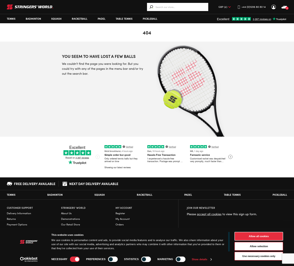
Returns (11, 219)
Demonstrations (70, 219)
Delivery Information (19, 213)
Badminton (33, 18)
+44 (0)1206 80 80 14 (254, 6)
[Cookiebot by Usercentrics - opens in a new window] (29, 259)
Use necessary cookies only (258, 256)
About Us (66, 213)
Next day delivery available (93, 183)
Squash (56, 18)
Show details (199, 259)
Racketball (79, 18)
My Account (273, 7)
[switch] (113, 259)
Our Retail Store (70, 224)
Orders (120, 224)
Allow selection (259, 246)
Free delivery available (34, 183)
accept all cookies (209, 214)
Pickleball (150, 18)
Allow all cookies (259, 236)
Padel (101, 18)
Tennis (11, 18)
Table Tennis (124, 18)
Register (120, 213)
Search (151, 7)
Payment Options (17, 224)
